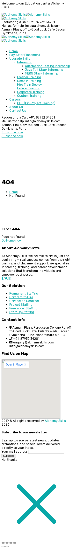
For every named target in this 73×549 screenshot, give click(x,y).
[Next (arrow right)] (7, 546)
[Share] (10, 543)
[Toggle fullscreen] (7, 543)
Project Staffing (21, 304)
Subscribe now (12, 132)
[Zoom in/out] (3, 543)
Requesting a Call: (15, 22)
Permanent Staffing (23, 293)
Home (13, 192)
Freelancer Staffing (23, 308)
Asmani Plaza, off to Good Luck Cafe (28, 29)
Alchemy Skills (55, 421)
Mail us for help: (13, 26)
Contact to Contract (24, 301)
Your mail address (14, 451)
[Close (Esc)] (14, 543)
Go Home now (12, 240)
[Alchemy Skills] (14, 14)
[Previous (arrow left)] (3, 546)
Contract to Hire (21, 297)
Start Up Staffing (21, 312)
